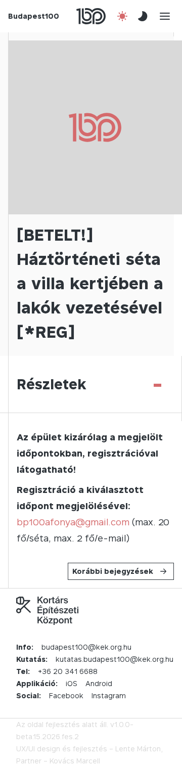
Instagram (109, 695)
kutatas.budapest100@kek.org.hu (114, 659)
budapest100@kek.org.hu (86, 647)
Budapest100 (33, 16)
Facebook (66, 695)
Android (98, 683)
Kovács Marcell (75, 760)
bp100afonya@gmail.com (73, 522)
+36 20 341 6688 (68, 671)
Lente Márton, (139, 748)
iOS (71, 683)
